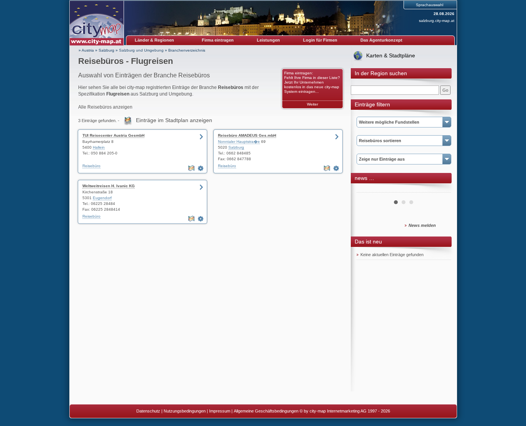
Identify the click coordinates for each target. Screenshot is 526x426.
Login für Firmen (320, 40)
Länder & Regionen (154, 40)
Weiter (312, 104)
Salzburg (106, 50)
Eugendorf (102, 198)
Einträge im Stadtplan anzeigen (174, 120)
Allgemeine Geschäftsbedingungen (266, 411)
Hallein (99, 147)
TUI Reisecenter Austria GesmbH (113, 135)
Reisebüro (91, 166)
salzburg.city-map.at (436, 20)
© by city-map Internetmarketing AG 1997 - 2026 (345, 411)
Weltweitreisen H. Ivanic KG (108, 186)
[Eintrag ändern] (201, 168)
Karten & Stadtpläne (390, 55)
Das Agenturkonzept (381, 40)
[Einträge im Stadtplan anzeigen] (192, 168)
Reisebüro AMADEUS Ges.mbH (247, 135)
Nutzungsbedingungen (185, 411)
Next (441, 189)
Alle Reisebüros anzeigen (105, 107)
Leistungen (268, 40)
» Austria (86, 50)
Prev (366, 189)
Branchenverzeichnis (186, 50)
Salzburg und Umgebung (141, 50)
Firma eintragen (218, 40)
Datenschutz (148, 411)
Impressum (219, 411)
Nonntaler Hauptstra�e (239, 141)
